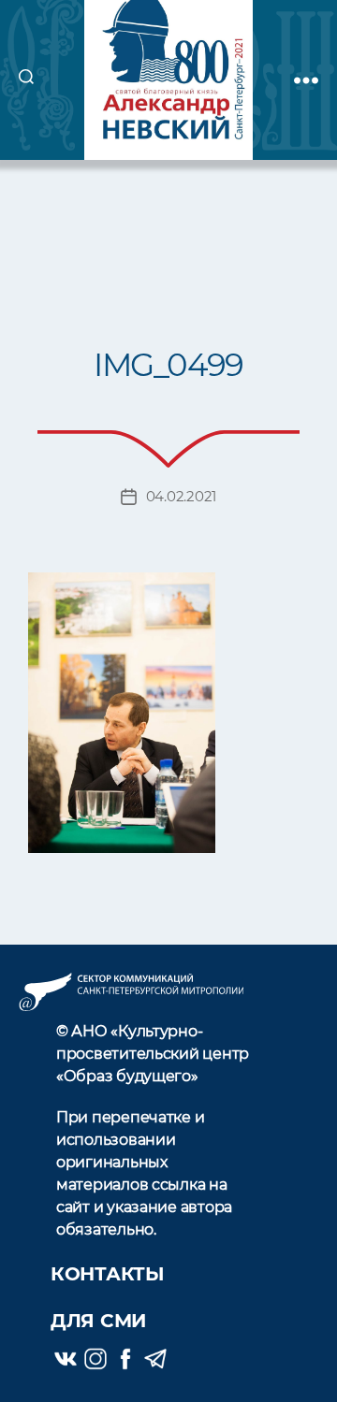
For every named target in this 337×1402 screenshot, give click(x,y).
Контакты (108, 1274)
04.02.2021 (181, 496)
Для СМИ (98, 1320)
